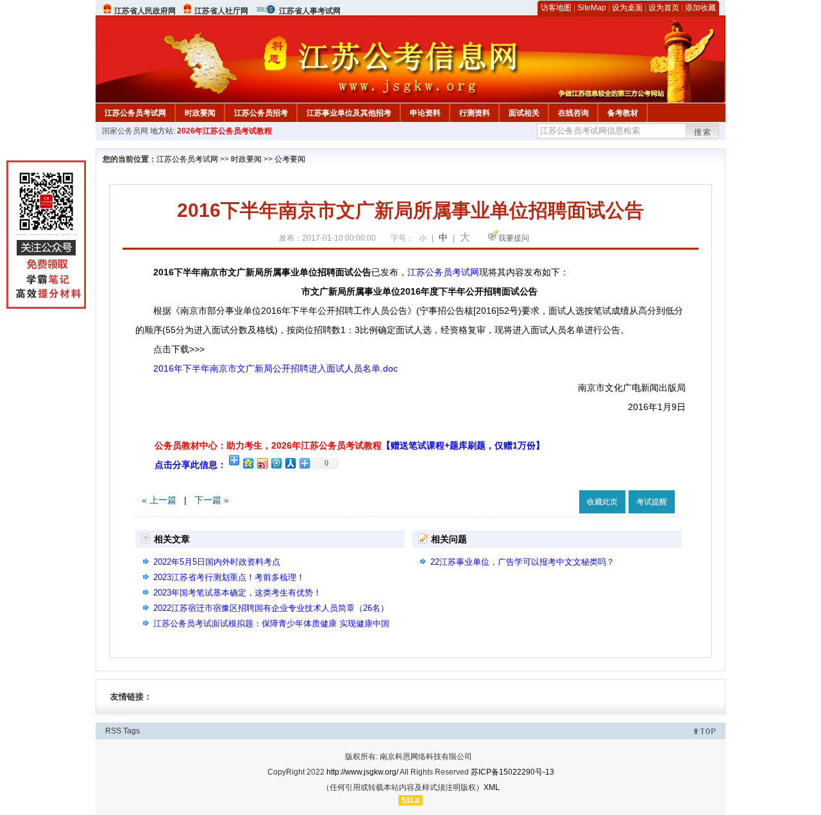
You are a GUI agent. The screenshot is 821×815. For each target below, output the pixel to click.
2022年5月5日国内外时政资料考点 (216, 562)
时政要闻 (200, 112)
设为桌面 (627, 7)
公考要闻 (290, 159)
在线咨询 (573, 112)
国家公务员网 (125, 130)
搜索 (703, 132)
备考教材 (622, 112)
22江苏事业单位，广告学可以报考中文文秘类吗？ (522, 562)
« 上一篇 (159, 500)
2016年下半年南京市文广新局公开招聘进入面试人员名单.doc (275, 368)
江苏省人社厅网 (221, 10)
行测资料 (474, 112)
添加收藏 (700, 7)
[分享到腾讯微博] (276, 463)
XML (492, 787)
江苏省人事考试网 (310, 10)
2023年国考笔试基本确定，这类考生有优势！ (237, 592)
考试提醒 (651, 501)
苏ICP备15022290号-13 (512, 772)
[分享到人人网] (290, 463)
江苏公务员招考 (261, 112)
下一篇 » (211, 500)
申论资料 (425, 112)
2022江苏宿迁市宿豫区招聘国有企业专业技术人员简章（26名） (271, 608)
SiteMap (591, 7)
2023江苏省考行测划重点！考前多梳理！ (229, 577)
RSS (113, 730)
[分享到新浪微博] (262, 463)
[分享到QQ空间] (248, 463)
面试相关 (524, 112)
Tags (131, 730)
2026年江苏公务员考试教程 (224, 130)
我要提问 (513, 238)
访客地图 (556, 7)
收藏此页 (602, 501)
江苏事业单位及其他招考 (349, 112)
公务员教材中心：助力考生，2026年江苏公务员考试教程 (350, 445)
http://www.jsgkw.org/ (362, 772)
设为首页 (663, 7)
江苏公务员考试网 (135, 112)
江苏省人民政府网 (145, 10)
